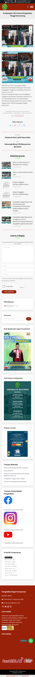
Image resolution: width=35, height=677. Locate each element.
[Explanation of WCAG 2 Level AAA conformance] (8, 628)
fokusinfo (21, 115)
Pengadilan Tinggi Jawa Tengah (14, 479)
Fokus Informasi (7, 29)
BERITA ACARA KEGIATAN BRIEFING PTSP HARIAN (21, 163)
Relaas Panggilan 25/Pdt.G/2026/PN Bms (20, 183)
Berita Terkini (6, 26)
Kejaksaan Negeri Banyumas (10, 624)
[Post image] (6, 165)
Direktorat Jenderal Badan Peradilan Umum (14, 618)
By (7, 113)
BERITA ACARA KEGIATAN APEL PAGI (23, 173)
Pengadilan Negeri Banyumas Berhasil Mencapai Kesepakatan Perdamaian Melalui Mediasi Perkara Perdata (22, 206)
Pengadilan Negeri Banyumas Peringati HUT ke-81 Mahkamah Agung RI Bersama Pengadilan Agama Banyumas (23, 220)
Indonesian (9, 306)
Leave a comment (27, 113)
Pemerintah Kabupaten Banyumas (15, 481)
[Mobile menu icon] (31, 7)
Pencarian (7, 315)
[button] (30, 640)
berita (16, 115)
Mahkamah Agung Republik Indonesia (16, 468)
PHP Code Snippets (10, 675)
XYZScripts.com (25, 675)
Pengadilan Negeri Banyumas (13, 510)
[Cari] (28, 318)
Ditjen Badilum (8, 471)
